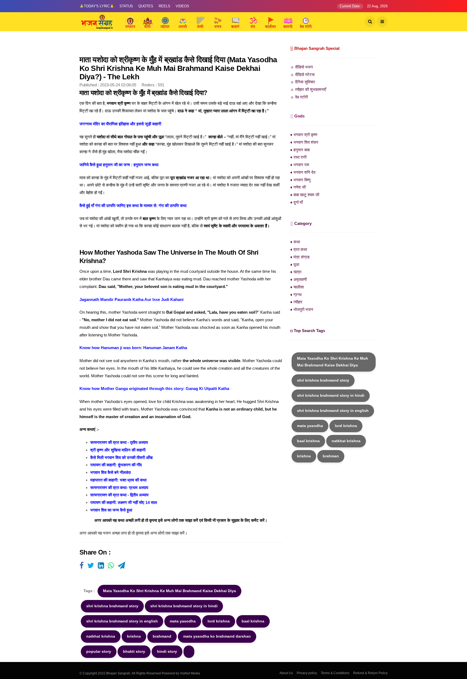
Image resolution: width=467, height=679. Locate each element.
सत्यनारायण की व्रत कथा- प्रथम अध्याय (119, 487)
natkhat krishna (100, 636)
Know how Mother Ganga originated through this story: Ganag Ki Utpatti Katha (154, 388)
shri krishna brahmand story (112, 606)
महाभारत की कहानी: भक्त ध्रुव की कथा (118, 480)
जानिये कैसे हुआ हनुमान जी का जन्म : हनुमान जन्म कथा (118, 164)
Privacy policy (307, 673)
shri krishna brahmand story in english (122, 621)
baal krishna (253, 621)
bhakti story (134, 651)
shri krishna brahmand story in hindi (184, 606)
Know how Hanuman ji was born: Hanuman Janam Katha (133, 347)
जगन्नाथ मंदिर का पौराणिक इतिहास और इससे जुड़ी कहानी (120, 124)
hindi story (167, 651)
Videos (182, 6)
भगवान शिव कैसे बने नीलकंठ (110, 472)
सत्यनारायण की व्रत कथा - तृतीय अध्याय (119, 442)
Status (126, 6)
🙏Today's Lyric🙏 (96, 6)
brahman (331, 456)
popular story (98, 651)
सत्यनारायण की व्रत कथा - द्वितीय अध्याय (119, 495)
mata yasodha (183, 621)
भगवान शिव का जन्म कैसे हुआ (111, 510)
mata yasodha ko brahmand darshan (217, 636)
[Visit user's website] (81, 566)
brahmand (162, 636)
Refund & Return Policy (370, 673)
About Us (286, 673)
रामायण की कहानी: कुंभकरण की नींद (116, 464)
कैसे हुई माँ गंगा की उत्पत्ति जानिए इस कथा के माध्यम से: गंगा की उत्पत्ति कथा (132, 205)
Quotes (145, 6)
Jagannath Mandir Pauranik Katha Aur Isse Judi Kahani (131, 299)
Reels (164, 6)
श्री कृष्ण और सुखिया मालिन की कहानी (117, 450)
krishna (134, 636)
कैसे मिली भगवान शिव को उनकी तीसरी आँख (121, 457)
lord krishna (219, 621)
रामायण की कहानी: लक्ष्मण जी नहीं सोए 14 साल (123, 502)
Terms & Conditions (335, 673)
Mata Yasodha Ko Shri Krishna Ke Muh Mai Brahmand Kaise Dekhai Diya (169, 591)
